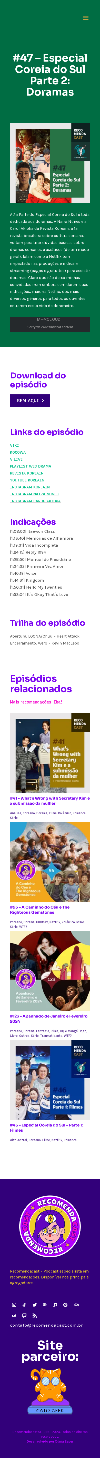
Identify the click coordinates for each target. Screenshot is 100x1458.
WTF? (23, 927)
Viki (14, 445)
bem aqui (28, 400)
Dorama (41, 813)
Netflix (54, 922)
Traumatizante (51, 1036)
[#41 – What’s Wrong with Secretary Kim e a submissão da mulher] (50, 753)
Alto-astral (18, 1140)
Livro (14, 1036)
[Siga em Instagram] (14, 1305)
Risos (80, 922)
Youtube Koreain (27, 480)
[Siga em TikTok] (24, 1305)
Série (14, 818)
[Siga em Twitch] (24, 1315)
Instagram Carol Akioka (35, 501)
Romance (79, 813)
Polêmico (64, 813)
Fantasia (42, 1031)
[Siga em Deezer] (14, 1315)
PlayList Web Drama (30, 466)
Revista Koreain (27, 473)
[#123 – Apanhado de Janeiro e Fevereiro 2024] (50, 971)
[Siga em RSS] (35, 1315)
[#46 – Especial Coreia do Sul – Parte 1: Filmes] (50, 1080)
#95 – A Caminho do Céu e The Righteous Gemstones (39, 910)
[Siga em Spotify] (45, 1305)
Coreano (29, 813)
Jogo (82, 1031)
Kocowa (18, 452)
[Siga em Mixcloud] (76, 1304)
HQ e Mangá (69, 1031)
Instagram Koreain (30, 487)
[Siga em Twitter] (35, 1305)
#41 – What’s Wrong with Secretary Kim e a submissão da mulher (50, 801)
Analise (15, 813)
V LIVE (16, 459)
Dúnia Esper (64, 1441)
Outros (24, 1036)
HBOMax (42, 922)
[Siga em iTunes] (55, 1305)
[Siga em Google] (65, 1305)
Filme (53, 813)
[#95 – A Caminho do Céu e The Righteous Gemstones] (50, 862)
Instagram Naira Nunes (34, 494)
